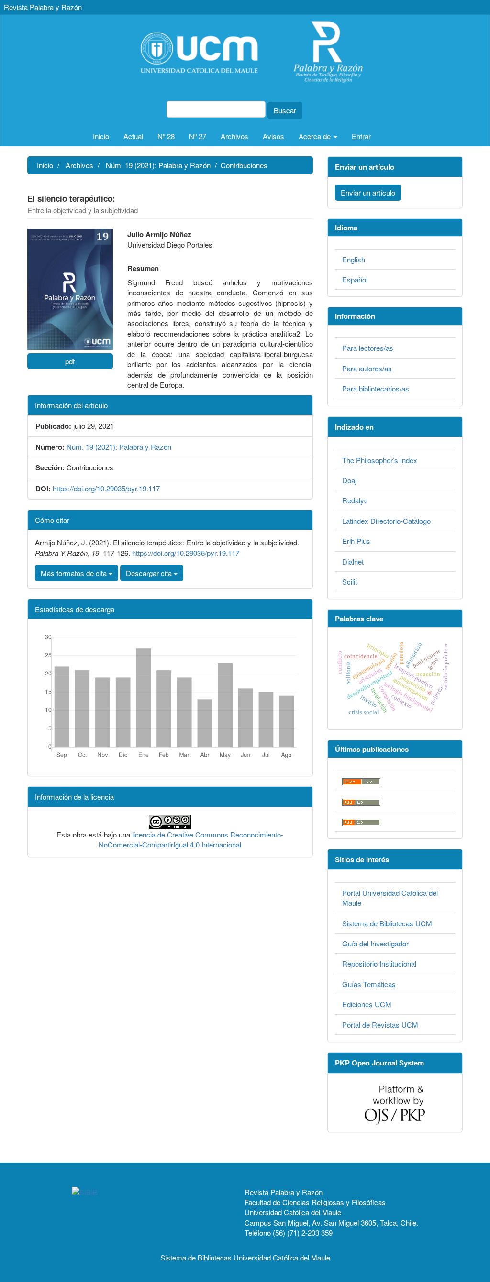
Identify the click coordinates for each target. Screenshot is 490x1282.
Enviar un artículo (368, 192)
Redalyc (355, 500)
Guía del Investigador (375, 943)
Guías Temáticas (369, 984)
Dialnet (353, 561)
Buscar (285, 110)
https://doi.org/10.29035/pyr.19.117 (106, 488)
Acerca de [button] (316, 136)
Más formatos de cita (75, 573)
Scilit (349, 581)
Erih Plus (356, 541)
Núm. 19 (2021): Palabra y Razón (158, 165)
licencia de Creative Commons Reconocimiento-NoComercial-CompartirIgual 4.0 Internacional (191, 839)
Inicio (101, 136)
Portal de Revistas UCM (380, 1025)
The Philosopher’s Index (379, 460)
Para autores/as (367, 368)
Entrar (361, 136)
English (353, 259)
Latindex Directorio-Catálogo (386, 521)
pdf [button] (70, 361)
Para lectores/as (367, 348)
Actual (133, 136)
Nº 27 (197, 136)
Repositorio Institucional (379, 963)
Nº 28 (166, 136)
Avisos (273, 136)
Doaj (349, 480)
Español (355, 279)
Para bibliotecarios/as (375, 388)
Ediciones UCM (366, 1004)
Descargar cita (150, 573)
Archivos (234, 136)
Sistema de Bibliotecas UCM (387, 923)
